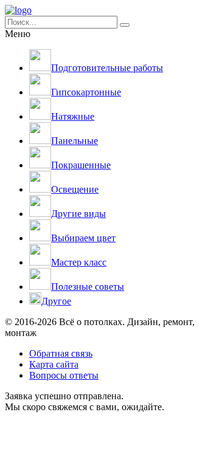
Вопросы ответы (64, 375)
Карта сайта (53, 364)
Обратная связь (60, 353)
